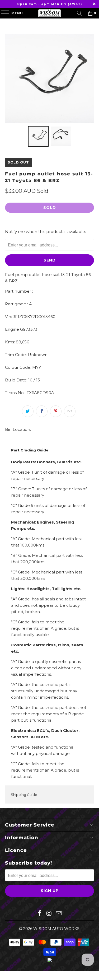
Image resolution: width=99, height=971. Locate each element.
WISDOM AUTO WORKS (56, 928)
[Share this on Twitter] (28, 411)
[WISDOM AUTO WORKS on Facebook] (40, 913)
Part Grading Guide (29, 450)
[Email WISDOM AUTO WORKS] (59, 913)
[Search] (79, 13)
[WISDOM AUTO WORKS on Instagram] (49, 913)
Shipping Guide (24, 794)
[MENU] (3, 13)
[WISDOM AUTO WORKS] (49, 13)
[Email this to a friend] (70, 411)
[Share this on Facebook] (42, 411)
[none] (38, 136)
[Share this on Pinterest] (56, 411)
